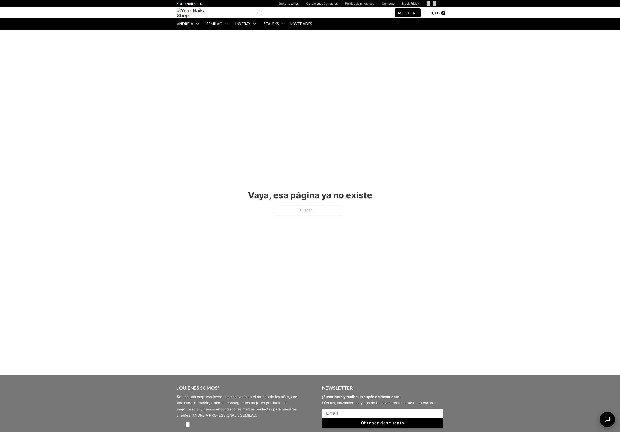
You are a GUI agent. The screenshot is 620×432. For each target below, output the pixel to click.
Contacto (388, 3)
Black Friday (410, 3)
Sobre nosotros (288, 3)
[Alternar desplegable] (197, 24)
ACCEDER (407, 13)
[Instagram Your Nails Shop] (435, 3)
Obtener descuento (382, 423)
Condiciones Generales (322, 3)
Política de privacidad (359, 3)
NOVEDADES (301, 24)
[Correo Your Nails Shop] (440, 4)
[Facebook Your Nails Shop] (427, 3)
